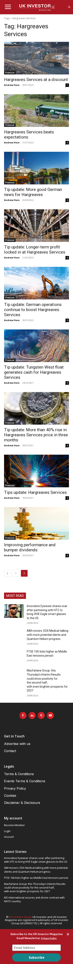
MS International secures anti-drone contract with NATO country (34, 899)
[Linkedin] (31, 715)
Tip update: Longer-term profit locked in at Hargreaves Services (34, 250)
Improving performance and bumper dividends (30, 547)
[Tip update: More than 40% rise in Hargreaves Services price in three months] (36, 408)
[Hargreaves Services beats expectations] (36, 110)
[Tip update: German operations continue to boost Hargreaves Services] (36, 283)
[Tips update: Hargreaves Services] (36, 471)
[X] (41, 715)
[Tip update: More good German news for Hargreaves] (36, 168)
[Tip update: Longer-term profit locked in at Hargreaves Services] (36, 225)
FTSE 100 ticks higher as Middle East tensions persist (36, 878)
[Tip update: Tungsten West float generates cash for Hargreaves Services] (36, 345)
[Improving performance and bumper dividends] (36, 523)
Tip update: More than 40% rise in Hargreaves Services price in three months (36, 434)
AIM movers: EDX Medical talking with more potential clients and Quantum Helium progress (47, 634)
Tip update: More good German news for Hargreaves (33, 192)
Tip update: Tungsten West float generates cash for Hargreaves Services (34, 372)
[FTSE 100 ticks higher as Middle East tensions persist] (14, 656)
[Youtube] (50, 715)
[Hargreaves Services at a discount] (36, 58)
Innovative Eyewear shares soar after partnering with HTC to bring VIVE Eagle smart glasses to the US (35, 859)
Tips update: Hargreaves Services (35, 492)
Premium (9, 72)
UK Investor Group (20, 917)
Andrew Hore (11, 84)
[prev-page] (7, 573)
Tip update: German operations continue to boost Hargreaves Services (33, 309)
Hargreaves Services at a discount (36, 79)
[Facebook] (22, 715)
